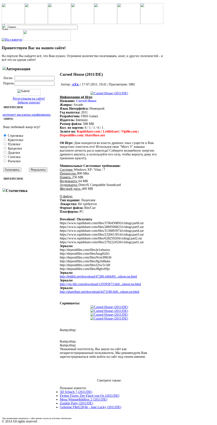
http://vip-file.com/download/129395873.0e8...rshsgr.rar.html (100, 284)
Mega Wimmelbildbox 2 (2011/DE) (83, 399)
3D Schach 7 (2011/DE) (76, 392)
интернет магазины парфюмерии (26, 114)
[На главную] (12, 39)
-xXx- (75, 84)
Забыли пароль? (28, 102)
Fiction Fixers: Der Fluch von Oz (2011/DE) (89, 395)
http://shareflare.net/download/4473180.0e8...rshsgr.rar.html (99, 292)
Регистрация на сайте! (29, 98)
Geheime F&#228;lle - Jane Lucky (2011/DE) (90, 407)
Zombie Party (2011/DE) (76, 403)
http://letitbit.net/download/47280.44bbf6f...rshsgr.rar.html (98, 276)
